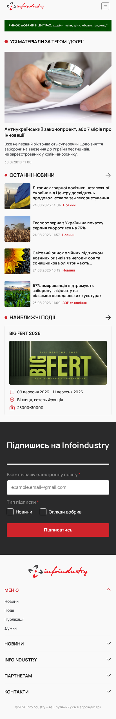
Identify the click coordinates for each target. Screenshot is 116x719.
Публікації (14, 619)
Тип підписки (21, 502)
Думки (11, 628)
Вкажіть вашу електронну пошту (42, 474)
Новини (12, 601)
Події (9, 610)
